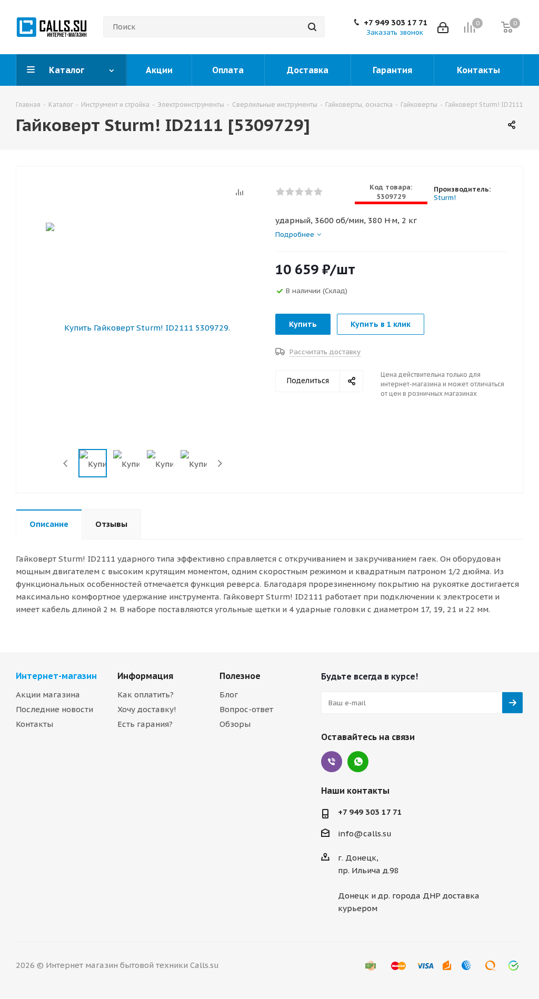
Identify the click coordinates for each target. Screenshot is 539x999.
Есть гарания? (145, 724)
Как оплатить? (145, 695)
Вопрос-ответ (246, 709)
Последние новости (54, 709)
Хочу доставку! (146, 709)
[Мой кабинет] (442, 27)
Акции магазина (48, 695)
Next (219, 463)
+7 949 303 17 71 (396, 22)
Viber (331, 761)
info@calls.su (365, 833)
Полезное (240, 676)
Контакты (34, 724)
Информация (145, 676)
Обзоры (235, 724)
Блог (228, 695)
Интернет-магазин (56, 676)
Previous (66, 463)
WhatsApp (357, 761)
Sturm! (445, 197)
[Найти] (312, 26)
